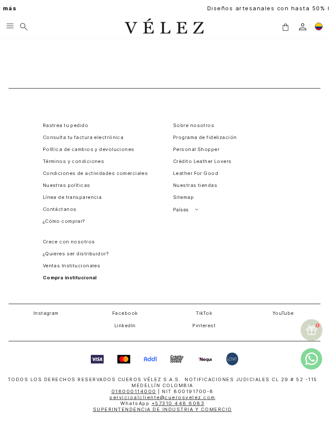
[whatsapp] (311, 359)
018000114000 (133, 391)
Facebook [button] (125, 313)
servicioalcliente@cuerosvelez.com (162, 397)
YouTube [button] (283, 313)
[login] (302, 26)
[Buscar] (23, 26)
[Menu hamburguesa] (10, 26)
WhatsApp (162, 403)
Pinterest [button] (203, 325)
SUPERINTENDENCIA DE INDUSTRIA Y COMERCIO (162, 409)
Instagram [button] (46, 313)
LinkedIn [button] (125, 325)
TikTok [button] (204, 313)
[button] (285, 26)
